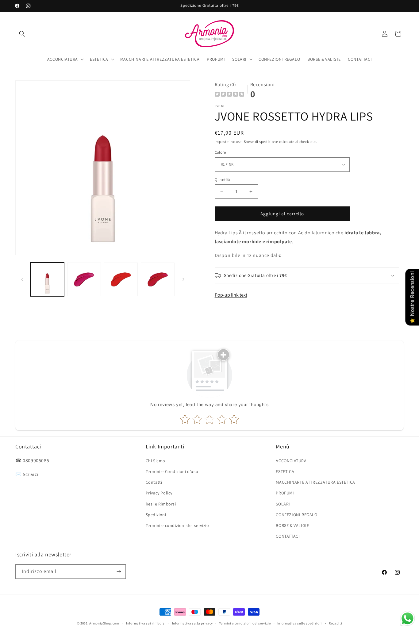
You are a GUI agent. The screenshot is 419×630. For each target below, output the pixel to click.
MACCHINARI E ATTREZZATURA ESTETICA (315, 482)
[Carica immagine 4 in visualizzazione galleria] (158, 279)
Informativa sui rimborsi (146, 623)
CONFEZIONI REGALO (296, 514)
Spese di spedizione (261, 141)
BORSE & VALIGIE (292, 525)
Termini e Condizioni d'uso (172, 471)
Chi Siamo (155, 460)
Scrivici (30, 474)
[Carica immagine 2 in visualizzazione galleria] (84, 279)
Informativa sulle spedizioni (300, 623)
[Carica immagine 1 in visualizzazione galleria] (47, 279)
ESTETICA (285, 471)
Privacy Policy (159, 493)
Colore (220, 152)
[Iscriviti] (118, 571)
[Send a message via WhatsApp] (407, 618)
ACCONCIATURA (291, 460)
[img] (229, 95)
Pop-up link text (231, 295)
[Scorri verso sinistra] (22, 279)
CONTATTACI (288, 536)
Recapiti (335, 623)
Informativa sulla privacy (192, 623)
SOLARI (283, 504)
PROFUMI (285, 493)
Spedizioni (156, 514)
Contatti (154, 482)
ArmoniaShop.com (104, 623)
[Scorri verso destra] (183, 279)
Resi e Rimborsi (161, 504)
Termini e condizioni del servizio (177, 525)
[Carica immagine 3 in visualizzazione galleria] (121, 279)
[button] (22, 33)
